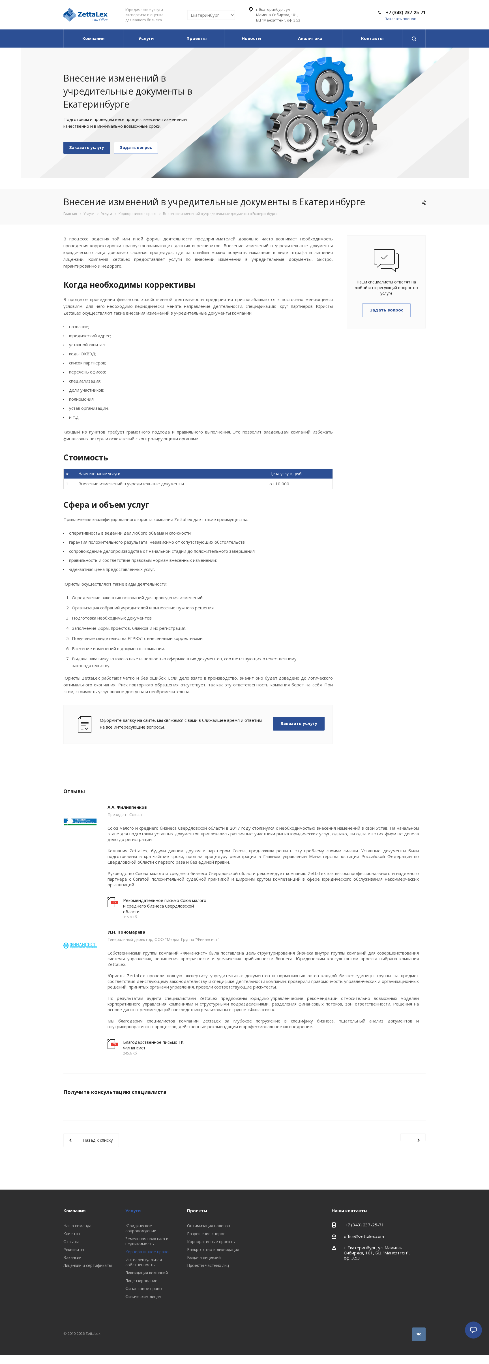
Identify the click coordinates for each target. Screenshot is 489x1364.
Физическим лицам (143, 1296)
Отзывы (71, 1241)
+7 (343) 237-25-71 (405, 12)
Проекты (196, 38)
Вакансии (72, 1257)
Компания (93, 38)
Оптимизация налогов (208, 1225)
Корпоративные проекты (211, 1241)
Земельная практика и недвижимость (146, 1241)
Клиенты (71, 1233)
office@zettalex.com (364, 1236)
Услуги (146, 38)
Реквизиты (73, 1249)
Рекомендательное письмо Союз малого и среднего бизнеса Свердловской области (164, 905)
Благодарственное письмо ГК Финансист (153, 1045)
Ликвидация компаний (146, 1272)
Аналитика (310, 38)
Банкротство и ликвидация (213, 1249)
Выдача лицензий (204, 1257)
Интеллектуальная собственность (143, 1262)
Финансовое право (143, 1288)
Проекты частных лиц (208, 1265)
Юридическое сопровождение (140, 1228)
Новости (251, 38)
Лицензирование (141, 1280)
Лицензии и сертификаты (87, 1265)
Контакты (372, 38)
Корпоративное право (147, 1251)
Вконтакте (419, 1334)
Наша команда (77, 1225)
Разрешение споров (206, 1233)
